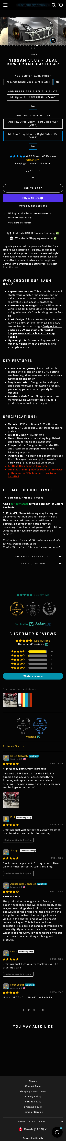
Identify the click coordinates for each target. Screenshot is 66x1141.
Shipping (20, 163)
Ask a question (33, 563)
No (58, 82)
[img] (11, 764)
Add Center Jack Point (33, 76)
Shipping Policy (33, 1107)
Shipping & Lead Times (33, 1091)
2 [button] (29, 1010)
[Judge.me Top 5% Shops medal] (49, 609)
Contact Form (33, 1086)
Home (32, 54)
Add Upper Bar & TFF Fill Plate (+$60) (33, 97)
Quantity (33, 171)
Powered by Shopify (33, 1138)
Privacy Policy (33, 1096)
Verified (31, 737)
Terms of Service (33, 1112)
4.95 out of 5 (42, 640)
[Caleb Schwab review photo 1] (11, 800)
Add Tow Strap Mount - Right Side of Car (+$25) (33, 135)
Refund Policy (33, 1101)
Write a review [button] (33, 676)
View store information (19, 222)
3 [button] (34, 1010)
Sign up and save (32, 1121)
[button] (18, 156)
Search (33, 1081)
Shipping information (33, 556)
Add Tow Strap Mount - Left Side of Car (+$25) (33, 123)
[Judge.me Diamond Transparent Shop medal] (40, 724)
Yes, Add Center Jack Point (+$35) (28, 82)
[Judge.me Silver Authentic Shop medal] (23, 724)
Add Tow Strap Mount (33, 115)
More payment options (33, 205)
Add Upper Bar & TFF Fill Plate (33, 91)
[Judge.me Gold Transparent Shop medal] (17, 609)
